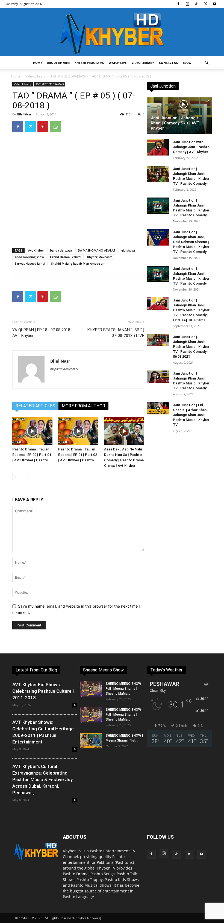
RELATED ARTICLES (35, 405)
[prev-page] (15, 476)
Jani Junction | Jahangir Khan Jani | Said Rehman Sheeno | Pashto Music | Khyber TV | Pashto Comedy (191, 242)
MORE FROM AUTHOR (83, 405)
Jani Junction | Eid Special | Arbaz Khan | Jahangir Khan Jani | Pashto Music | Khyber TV (191, 415)
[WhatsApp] (55, 126)
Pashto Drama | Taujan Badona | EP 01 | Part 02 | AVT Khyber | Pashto (77, 454)
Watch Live (117, 63)
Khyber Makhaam (100, 257)
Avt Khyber (36, 250)
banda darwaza (61, 250)
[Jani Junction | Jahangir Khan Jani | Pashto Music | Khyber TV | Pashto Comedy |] (158, 174)
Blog (187, 63)
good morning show (29, 257)
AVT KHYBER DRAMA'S (68, 76)
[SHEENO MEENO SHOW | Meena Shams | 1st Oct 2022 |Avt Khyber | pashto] (91, 740)
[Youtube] (214, 4)
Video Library (142, 63)
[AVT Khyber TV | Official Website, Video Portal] (112, 32)
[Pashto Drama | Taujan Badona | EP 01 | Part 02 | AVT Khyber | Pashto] (78, 431)
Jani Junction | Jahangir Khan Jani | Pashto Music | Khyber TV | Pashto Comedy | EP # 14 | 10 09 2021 (191, 310)
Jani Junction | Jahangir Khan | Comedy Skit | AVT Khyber (175, 123)
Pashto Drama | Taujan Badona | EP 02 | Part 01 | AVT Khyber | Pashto (31, 454)
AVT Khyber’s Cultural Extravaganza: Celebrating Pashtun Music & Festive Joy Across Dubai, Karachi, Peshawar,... (42, 779)
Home (37, 63)
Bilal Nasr (24, 114)
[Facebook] (178, 4)
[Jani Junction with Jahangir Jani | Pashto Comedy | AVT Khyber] (158, 147)
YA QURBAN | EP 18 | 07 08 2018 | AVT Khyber (42, 332)
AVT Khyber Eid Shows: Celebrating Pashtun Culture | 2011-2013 (43, 691)
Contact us (168, 63)
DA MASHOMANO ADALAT (96, 250)
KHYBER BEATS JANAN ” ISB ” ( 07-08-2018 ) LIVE (115, 332)
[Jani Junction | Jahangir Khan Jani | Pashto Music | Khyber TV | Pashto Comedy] (158, 274)
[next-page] (24, 476)
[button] (206, 62)
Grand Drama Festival (65, 257)
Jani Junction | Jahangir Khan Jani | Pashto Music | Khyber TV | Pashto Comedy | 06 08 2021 (191, 347)
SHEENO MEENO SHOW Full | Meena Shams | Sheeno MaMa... (123, 688)
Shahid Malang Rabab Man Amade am (78, 263)
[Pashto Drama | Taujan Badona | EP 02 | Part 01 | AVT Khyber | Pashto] (32, 431)
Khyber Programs (89, 63)
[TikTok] (196, 4)
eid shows (128, 250)
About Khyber (58, 63)
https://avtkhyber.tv (64, 369)
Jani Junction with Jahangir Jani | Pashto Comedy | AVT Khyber (191, 147)
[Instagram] (187, 4)
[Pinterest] (42, 126)
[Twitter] (205, 4)
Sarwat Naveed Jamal (30, 263)
